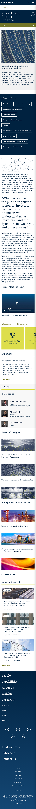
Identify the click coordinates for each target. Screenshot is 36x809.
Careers (7, 699)
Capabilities (10, 681)
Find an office (11, 747)
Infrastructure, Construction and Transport (17, 131)
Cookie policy (18, 775)
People (6, 675)
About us (8, 687)
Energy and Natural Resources (12, 120)
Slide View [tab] (7, 324)
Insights (7, 693)
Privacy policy (18, 768)
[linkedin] (12, 736)
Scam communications (18, 786)
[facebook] (7, 729)
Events (4, 715)
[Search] (28, 2)
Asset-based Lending (23, 104)
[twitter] (29, 729)
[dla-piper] (7, 2)
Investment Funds (9, 136)
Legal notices (18, 771)
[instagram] (18, 729)
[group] (12, 338)
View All (5, 665)
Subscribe (8, 753)
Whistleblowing (18, 782)
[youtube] (23, 736)
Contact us (9, 759)
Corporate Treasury (9, 114)
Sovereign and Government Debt (13, 147)
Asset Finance (7, 104)
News (4, 710)
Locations (5, 705)
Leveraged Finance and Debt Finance (14, 141)
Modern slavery (18, 778)
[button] (32, 16)
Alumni (4, 720)
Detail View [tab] (24, 324)
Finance (5, 8)
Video (4, 25)
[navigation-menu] (33, 2)
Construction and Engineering (12, 109)
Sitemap (17, 790)
